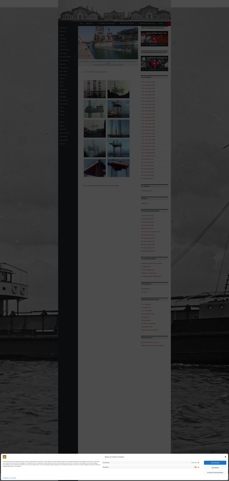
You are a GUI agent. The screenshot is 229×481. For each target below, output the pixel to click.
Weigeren (215, 467)
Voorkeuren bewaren (215, 472)
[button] (225, 457)
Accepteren (215, 463)
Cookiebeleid (6, 477)
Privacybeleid (13, 477)
